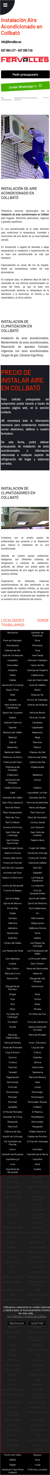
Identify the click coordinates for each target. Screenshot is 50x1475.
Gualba (37, 1169)
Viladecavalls (37, 766)
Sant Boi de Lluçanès (12, 867)
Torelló (12, 1026)
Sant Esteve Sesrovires (12, 841)
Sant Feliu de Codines (37, 834)
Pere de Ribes (12, 807)
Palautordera (37, 840)
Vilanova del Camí (12, 762)
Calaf (12, 792)
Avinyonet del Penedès (12, 781)
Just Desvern (37, 827)
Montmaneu (12, 1091)
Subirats (12, 937)
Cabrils (12, 742)
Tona (37, 650)
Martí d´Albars (12, 822)
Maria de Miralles (37, 1034)
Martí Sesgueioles (12, 812)
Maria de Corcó (12, 973)
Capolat (13, 727)
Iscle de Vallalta (37, 684)
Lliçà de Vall (37, 1047)
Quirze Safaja (12, 898)
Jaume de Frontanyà (12, 684)
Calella (12, 679)
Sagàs (12, 1464)
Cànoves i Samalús (37, 660)
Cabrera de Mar (37, 762)
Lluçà (37, 1464)
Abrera (37, 1062)
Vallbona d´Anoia (37, 927)
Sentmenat (13, 1082)
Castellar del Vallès (12, 797)
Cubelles (37, 1057)
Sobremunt (37, 986)
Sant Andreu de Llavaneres (12, 706)
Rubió (37, 689)
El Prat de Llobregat (37, 1141)
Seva (37, 994)
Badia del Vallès (12, 752)
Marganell (37, 1126)
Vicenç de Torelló (37, 857)
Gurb (37, 1164)
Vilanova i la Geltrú (12, 757)
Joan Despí (37, 655)
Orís (13, 1004)
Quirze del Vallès (37, 898)
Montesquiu (37, 1096)
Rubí (12, 694)
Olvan (37, 1004)
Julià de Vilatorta (13, 722)
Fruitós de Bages (13, 890)
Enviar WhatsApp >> (23, 86)
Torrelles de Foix (37, 1013)
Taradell (12, 1072)
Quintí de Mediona (37, 903)
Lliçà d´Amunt (12, 1052)
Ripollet (13, 699)
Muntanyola (13, 645)
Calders (37, 787)
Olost (12, 1008)
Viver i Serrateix (37, 1042)
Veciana (12, 918)
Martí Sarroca (37, 812)
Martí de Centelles (37, 817)
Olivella (37, 1008)
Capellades (37, 727)
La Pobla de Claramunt (37, 879)
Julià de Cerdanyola (12, 655)
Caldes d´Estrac (12, 787)
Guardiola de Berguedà (12, 1170)
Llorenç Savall (37, 822)
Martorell (12, 1126)
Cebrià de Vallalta (37, 862)
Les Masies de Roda (12, 950)
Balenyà (13, 737)
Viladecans (12, 774)
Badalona (37, 774)
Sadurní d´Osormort (12, 877)
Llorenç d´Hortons (12, 827)
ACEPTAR (37, 1323)
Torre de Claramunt (37, 1021)
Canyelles (13, 660)
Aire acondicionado (6, 98)
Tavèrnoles (37, 1067)
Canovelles (12, 665)
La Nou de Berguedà (12, 885)
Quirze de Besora (12, 903)
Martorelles (37, 1121)
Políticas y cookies (37, 1469)
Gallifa (12, 1459)
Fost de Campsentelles (37, 892)
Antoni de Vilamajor (37, 699)
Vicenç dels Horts (12, 857)
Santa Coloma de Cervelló (37, 1028)
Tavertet (12, 1067)
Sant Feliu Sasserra (12, 802)
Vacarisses (12, 932)
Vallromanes (37, 918)
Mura (37, 640)
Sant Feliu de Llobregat (12, 834)
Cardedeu (37, 722)
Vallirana (12, 923)
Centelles (37, 1149)
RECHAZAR (17, 1323)
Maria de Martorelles (37, 968)
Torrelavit (12, 1021)
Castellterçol (12, 1159)
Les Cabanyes (12, 958)
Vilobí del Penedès (12, 1047)
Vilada (12, 913)
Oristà (37, 999)
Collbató (37, 1106)
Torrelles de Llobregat (12, 1015)
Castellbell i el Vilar (37, 792)
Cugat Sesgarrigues (12, 847)
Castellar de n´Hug (12, 1116)
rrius (12, 1164)
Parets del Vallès (12, 1454)
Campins (12, 670)
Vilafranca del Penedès (12, 768)
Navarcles (12, 747)
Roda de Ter (37, 694)
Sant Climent (37, 963)
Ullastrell (37, 973)
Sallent (12, 717)
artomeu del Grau (12, 872)
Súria (37, 932)
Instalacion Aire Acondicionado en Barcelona (25, 98)
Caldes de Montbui (37, 1136)
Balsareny (37, 732)
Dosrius (13, 1057)
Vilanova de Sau (12, 1131)
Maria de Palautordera (12, 1036)
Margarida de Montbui (12, 988)
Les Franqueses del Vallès (37, 952)
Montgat (12, 1096)
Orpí (12, 999)
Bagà (37, 737)
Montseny (37, 645)
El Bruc (37, 1052)
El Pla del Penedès (12, 1111)
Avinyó (37, 779)
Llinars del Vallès (12, 942)
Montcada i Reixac (37, 1101)
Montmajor (37, 1091)
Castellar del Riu (37, 797)
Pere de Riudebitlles (37, 802)
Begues (37, 1454)
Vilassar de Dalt (37, 752)
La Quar (13, 963)
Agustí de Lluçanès (13, 712)
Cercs (12, 1149)
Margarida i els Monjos (37, 980)
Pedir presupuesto (25, 74)
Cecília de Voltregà (37, 852)
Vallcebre (12, 927)
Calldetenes (37, 675)
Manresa (37, 742)
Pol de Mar (12, 908)
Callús (12, 675)
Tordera (12, 1062)
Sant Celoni (13, 968)
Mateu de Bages (37, 807)
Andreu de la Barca (37, 704)
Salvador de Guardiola (37, 634)
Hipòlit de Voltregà (12, 1136)
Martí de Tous (12, 817)
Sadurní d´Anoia (12, 852)
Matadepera (37, 1116)
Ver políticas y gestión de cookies (27, 1316)
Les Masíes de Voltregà (37, 944)
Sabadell (37, 872)
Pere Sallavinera (37, 908)
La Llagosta (37, 885)
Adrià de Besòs (37, 712)
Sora (37, 1459)
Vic (37, 913)
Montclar (12, 1101)
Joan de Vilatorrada (37, 679)
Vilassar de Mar (13, 650)
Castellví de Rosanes (12, 1154)
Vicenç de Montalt (12, 862)
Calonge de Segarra (37, 670)
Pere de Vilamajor (12, 640)
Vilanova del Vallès (37, 757)
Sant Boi (37, 867)
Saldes (37, 937)
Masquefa (12, 1121)
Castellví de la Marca (37, 1154)
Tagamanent (12, 1077)
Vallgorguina (37, 923)
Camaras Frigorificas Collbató (13, 1471)
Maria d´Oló (12, 978)
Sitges (12, 994)
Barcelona (12, 632)
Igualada (12, 1106)
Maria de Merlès (12, 1042)
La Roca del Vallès (37, 958)
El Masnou (37, 1111)
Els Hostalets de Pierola (12, 1143)
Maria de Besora (37, 1077)
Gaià (37, 1082)
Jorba (37, 1087)
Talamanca (37, 1072)
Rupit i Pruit (12, 689)
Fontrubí (12, 1087)
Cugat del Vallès (37, 847)
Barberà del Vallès (12, 732)
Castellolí (37, 1159)
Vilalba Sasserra (37, 1131)
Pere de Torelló (37, 717)
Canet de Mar (37, 665)
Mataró (37, 747)
